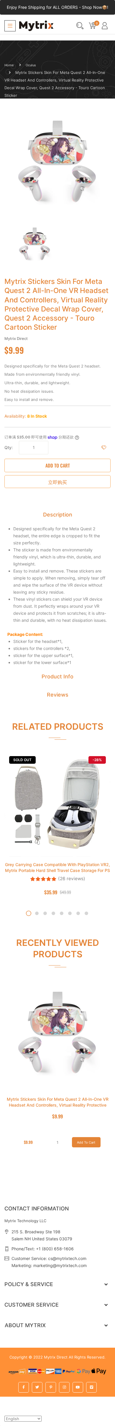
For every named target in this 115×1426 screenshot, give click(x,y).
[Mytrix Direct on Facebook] (23, 1387)
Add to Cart (57, 465)
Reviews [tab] (57, 695)
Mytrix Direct (56, 1357)
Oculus (31, 65)
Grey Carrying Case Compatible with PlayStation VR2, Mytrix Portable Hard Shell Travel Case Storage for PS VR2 (57, 870)
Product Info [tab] (57, 676)
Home (9, 65)
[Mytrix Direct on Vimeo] (91, 1387)
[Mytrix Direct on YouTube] (78, 1387)
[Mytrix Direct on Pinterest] (50, 1387)
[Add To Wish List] (104, 447)
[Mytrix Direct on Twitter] (37, 1387)
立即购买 (57, 481)
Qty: (8, 447)
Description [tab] (57, 515)
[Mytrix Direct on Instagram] (64, 1387)
